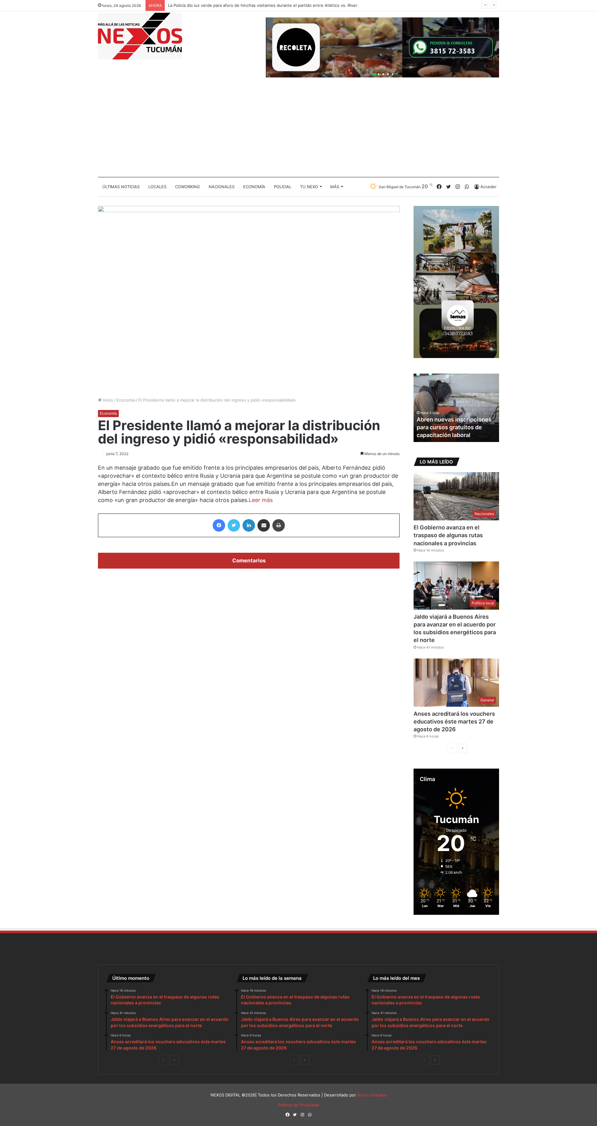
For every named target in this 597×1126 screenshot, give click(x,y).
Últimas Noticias (121, 186)
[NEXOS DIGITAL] (140, 36)
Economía (254, 186)
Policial (282, 186)
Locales (157, 186)
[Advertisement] (298, 130)
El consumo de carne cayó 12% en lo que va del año (218, 5)
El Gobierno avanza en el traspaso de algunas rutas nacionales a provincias (448, 535)
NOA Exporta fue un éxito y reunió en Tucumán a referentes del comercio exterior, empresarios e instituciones (455, 419)
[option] (458, 408)
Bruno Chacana (371, 1094)
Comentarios (249, 560)
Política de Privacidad (298, 1104)
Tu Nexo (309, 186)
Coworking (187, 186)
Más (334, 186)
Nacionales (221, 186)
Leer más (261, 500)
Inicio (107, 400)
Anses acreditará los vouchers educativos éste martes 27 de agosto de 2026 (454, 721)
